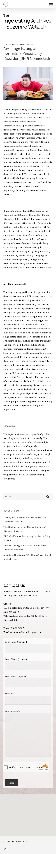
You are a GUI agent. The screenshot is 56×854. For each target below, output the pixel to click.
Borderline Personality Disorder (20, 44)
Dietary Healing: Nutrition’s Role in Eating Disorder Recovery (25, 547)
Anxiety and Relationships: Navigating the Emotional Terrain (25, 519)
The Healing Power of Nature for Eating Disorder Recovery (24, 529)
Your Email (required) (16, 676)
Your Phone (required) (16, 659)
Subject (9, 693)
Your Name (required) (16, 641)
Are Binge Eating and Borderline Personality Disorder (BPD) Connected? (27, 53)
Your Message (12, 711)
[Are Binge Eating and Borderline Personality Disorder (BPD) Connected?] (28, 105)
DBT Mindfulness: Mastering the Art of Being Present (27, 538)
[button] (51, 4)
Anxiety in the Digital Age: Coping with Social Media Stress (27, 557)
